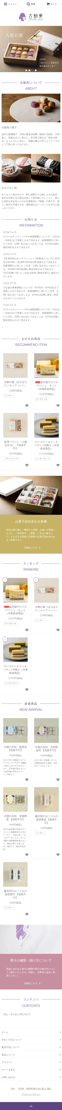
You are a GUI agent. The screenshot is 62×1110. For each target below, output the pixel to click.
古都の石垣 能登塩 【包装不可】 (15, 748)
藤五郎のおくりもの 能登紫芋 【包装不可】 (16, 894)
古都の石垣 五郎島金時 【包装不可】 (46, 748)
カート (53, 4)
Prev (4, 49)
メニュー (12, 4)
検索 (32, 4)
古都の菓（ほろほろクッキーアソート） (15, 383)
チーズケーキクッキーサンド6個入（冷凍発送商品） (46, 445)
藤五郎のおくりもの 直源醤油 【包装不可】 (47, 819)
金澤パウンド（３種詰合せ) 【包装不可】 (15, 445)
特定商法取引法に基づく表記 (38, 1088)
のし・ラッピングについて (17, 1014)
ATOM (21, 1088)
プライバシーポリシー (31, 1094)
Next (57, 49)
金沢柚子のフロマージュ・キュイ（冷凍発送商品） (47, 385)
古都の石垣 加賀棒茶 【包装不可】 (15, 817)
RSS (13, 1088)
